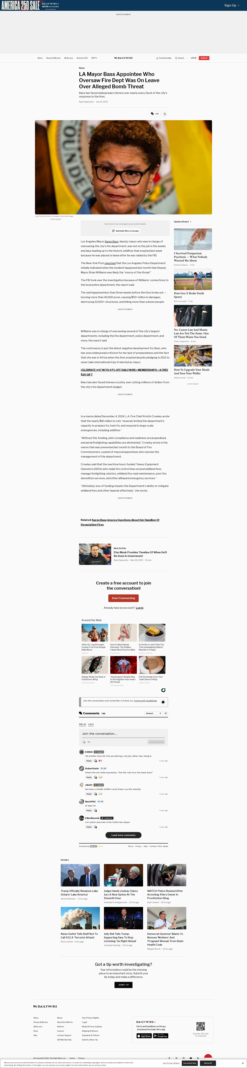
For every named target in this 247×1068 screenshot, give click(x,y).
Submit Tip (124, 985)
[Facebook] (169, 1058)
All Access (68, 58)
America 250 (82, 58)
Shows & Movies (53, 58)
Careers (60, 1031)
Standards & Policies (91, 1035)
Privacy (81, 1058)
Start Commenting (123, 598)
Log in (139, 607)
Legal (84, 1022)
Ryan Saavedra (86, 102)
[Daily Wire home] (123, 58)
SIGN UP (204, 58)
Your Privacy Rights (90, 1018)
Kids (35, 1035)
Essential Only (190, 1063)
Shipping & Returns (90, 1031)
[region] (123, 1063)
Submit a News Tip (90, 1040)
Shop (35, 1031)
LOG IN (193, 58)
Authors (60, 1026)
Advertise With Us (65, 1022)
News (40, 58)
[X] (176, 1058)
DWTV (94, 58)
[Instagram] (183, 1058)
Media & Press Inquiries (92, 1026)
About (59, 1018)
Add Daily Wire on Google (127, 231)
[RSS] (198, 1058)
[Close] (243, 1063)
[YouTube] (190, 1058)
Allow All (208, 1063)
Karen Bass (111, 241)
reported (110, 263)
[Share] (165, 114)
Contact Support (64, 1035)
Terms (72, 1058)
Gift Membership (64, 1040)
